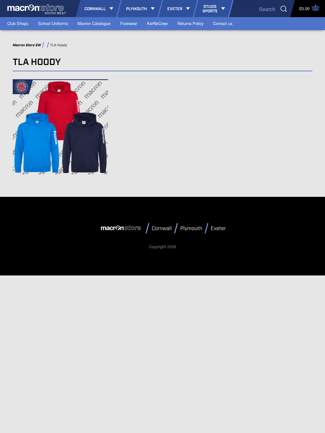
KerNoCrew (157, 23)
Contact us (222, 23)
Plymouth (191, 228)
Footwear (128, 23)
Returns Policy (190, 23)
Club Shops (17, 23)
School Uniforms (53, 23)
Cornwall (162, 228)
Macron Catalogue (93, 23)
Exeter (218, 228)
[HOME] (121, 228)
